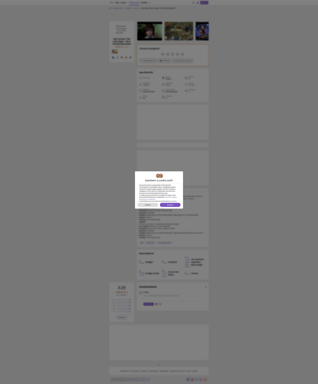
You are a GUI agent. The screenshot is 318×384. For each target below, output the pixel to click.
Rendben (170, 205)
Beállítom (148, 205)
